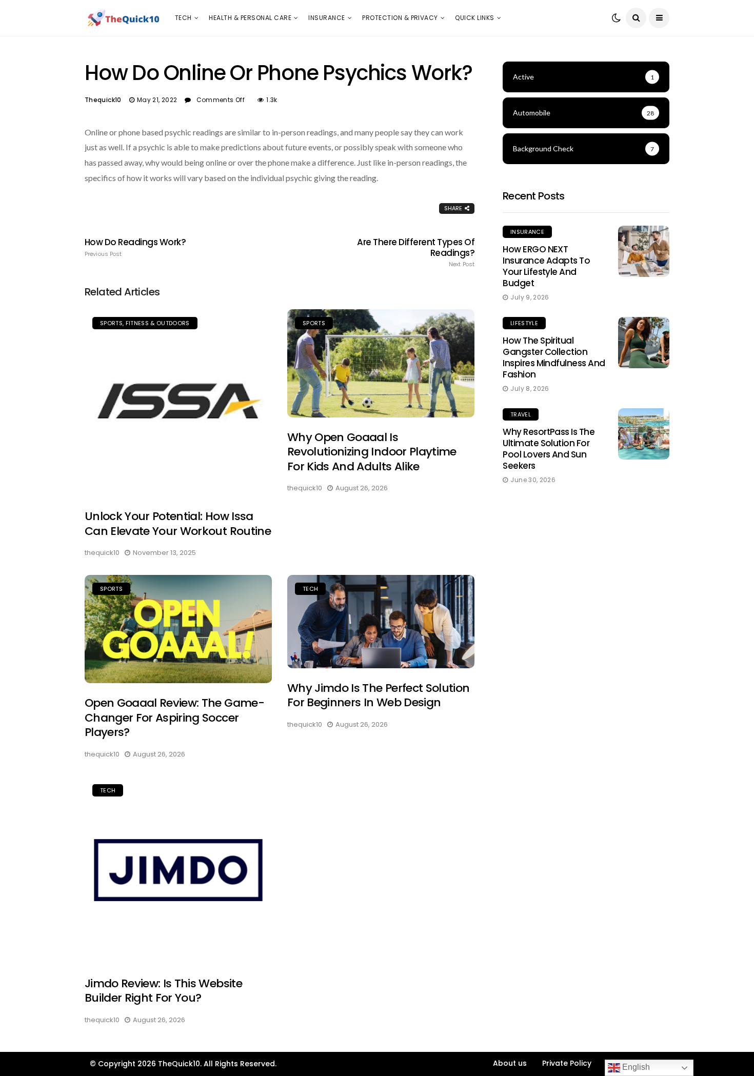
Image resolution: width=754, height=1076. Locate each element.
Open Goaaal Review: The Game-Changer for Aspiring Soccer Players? (174, 717)
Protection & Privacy (400, 17)
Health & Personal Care (250, 17)
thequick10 (103, 99)
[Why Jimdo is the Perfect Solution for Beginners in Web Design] (380, 621)
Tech (183, 17)
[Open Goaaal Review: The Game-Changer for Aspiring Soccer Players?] (178, 629)
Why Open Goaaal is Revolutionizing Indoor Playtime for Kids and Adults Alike (372, 451)
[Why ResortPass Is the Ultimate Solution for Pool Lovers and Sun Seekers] (643, 434)
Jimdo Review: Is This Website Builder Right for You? (163, 990)
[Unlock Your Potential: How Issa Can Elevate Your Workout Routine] (178, 402)
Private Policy (566, 1063)
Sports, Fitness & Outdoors (145, 323)
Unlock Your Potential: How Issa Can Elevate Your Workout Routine (178, 523)
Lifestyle (524, 323)
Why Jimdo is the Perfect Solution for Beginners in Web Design (378, 695)
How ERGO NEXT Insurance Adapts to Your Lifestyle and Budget (546, 266)
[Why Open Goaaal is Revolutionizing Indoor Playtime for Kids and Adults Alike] (380, 363)
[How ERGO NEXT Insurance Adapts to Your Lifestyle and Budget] (643, 251)
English (635, 1067)
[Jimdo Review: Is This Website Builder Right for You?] (178, 870)
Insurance (326, 17)
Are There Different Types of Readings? (415, 252)
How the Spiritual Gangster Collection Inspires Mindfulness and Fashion (554, 357)
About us (510, 1063)
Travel (520, 414)
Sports (314, 323)
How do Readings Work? (135, 247)
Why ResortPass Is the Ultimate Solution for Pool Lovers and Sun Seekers (548, 449)
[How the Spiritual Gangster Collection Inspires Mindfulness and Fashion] (643, 342)
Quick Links (474, 17)
